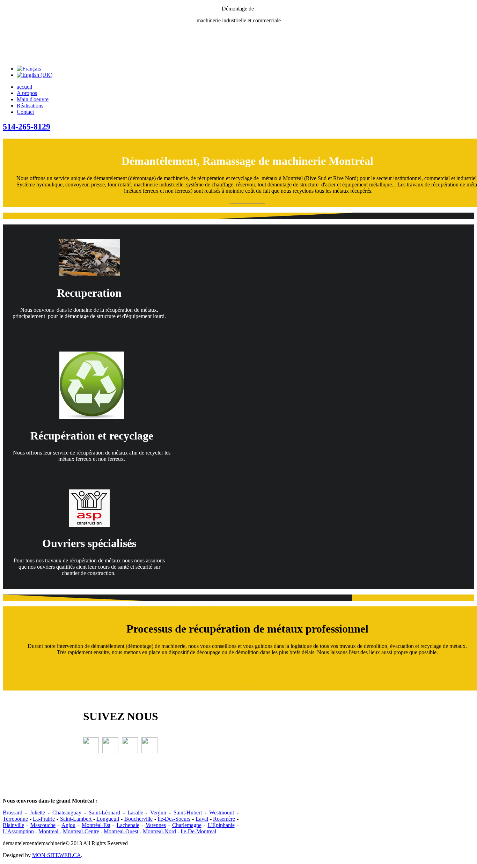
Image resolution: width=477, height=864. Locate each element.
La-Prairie (44, 819)
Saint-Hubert (188, 812)
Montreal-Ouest (121, 831)
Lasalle (135, 812)
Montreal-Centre (81, 831)
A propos (27, 93)
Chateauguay (66, 812)
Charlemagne (186, 825)
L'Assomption (18, 831)
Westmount (221, 812)
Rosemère (224, 819)
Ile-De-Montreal (198, 831)
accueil (24, 87)
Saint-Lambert (76, 819)
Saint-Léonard (104, 812)
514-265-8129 (26, 126)
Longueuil (107, 819)
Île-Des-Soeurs (173, 819)
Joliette (37, 812)
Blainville (13, 825)
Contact (25, 112)
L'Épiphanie (221, 825)
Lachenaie (128, 825)
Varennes (156, 825)
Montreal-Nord (159, 831)
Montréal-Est (96, 825)
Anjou (68, 825)
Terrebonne (15, 819)
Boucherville (138, 819)
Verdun (158, 812)
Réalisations (30, 106)
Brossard (12, 812)
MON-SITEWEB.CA (56, 855)
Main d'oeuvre (33, 99)
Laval (202, 819)
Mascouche (43, 825)
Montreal (49, 831)
